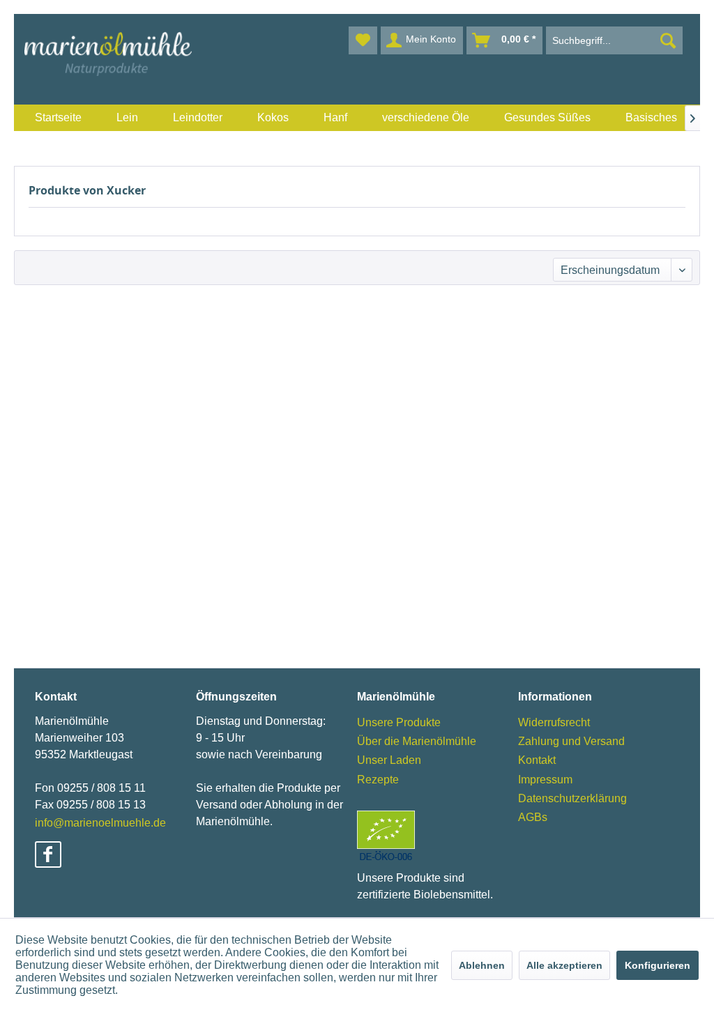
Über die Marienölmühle (416, 741)
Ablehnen (482, 965)
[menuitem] (58, 118)
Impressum (545, 779)
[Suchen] (668, 40)
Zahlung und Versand (571, 741)
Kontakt (537, 760)
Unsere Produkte (399, 722)
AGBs (532, 817)
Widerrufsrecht (554, 722)
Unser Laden (389, 760)
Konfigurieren (657, 965)
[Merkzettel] (363, 40)
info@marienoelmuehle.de (100, 823)
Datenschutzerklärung (572, 798)
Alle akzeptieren (564, 965)
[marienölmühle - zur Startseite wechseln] (108, 53)
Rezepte (378, 779)
